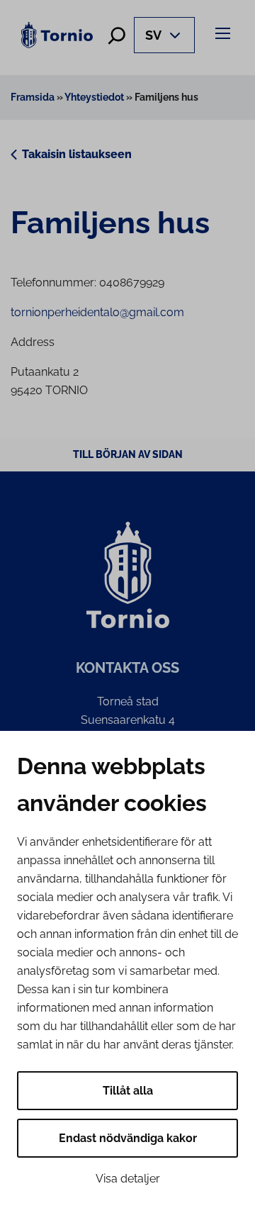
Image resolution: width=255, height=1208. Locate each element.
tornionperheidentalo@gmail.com (97, 312)
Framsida (33, 97)
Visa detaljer (128, 1178)
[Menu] (224, 33)
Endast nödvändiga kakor (128, 1138)
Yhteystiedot (94, 97)
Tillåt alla (128, 1090)
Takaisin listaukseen (77, 154)
